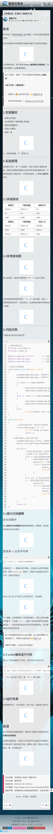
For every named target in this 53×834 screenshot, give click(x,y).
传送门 (36, 638)
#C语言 (26, 797)
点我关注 (36, 94)
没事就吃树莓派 (28, 20)
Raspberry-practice (33, 101)
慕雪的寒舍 (15, 3)
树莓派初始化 (17, 35)
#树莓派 (33, 797)
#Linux (18, 797)
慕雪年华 (34, 818)
